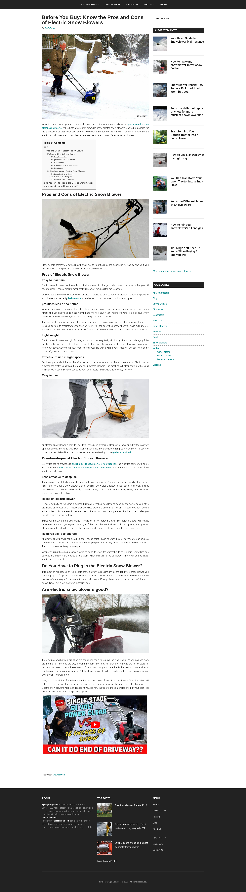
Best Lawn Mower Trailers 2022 (131, 805)
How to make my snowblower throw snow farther (186, 65)
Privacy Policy (159, 838)
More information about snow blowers (172, 271)
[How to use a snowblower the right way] (160, 160)
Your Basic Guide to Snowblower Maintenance (187, 40)
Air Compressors (161, 292)
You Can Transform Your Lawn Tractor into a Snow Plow (187, 181)
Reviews (157, 331)
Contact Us (158, 850)
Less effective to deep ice (64, 174)
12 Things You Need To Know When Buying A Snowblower (185, 251)
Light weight (59, 163)
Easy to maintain (60, 157)
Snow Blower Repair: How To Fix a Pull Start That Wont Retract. (187, 88)
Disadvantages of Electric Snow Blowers (67, 171)
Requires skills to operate (64, 180)
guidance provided (121, 452)
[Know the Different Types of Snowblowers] (160, 207)
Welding (157, 365)
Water (156, 348)
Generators (158, 315)
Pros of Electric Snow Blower (62, 154)
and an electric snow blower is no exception (94, 464)
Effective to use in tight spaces (66, 165)
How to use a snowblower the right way (187, 156)
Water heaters (164, 355)
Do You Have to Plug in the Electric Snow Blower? (69, 183)
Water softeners (165, 359)
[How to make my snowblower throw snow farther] (160, 67)
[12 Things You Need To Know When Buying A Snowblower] (160, 254)
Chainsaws (158, 309)
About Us (157, 829)
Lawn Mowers (160, 326)
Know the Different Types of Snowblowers (187, 203)
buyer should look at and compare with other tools (85, 467)
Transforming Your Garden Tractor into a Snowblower (184, 135)
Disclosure (158, 844)
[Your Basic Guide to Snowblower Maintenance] (160, 44)
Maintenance (74, 298)
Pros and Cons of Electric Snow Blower (65, 151)
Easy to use (58, 168)
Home (155, 804)
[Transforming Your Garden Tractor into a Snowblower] (160, 137)
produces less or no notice (64, 160)
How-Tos (157, 320)
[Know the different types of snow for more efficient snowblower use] (160, 114)
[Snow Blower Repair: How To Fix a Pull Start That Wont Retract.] (160, 90)
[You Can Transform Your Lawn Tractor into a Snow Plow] (160, 184)
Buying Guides (160, 304)
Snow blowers (59, 775)
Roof (155, 337)
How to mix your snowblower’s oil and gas (187, 226)
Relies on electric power (63, 177)
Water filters (163, 352)
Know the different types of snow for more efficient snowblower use (187, 111)
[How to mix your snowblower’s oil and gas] (160, 230)
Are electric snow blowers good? (62, 186)
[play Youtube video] (95, 724)
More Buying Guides (107, 861)
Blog (155, 298)
